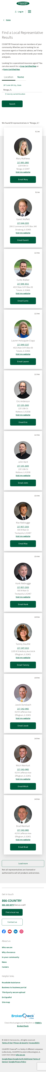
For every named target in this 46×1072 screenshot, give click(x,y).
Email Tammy (23, 665)
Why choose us (8, 952)
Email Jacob (23, 725)
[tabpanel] (23, 94)
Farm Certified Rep (11, 69)
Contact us (12, 922)
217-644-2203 (23, 223)
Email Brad (23, 847)
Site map (6, 1002)
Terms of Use (7, 1043)
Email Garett (23, 240)
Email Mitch (23, 786)
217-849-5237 (23, 344)
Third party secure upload (13, 992)
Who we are (7, 947)
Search (12, 104)
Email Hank (23, 604)
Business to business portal (14, 987)
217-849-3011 (23, 284)
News (4, 962)
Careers (5, 967)
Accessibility (34, 1043)
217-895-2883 (23, 162)
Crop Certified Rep (28, 66)
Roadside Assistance (11, 982)
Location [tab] (8, 77)
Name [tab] (20, 77)
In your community (10, 957)
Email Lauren (23, 361)
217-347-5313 (23, 648)
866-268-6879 (8, 905)
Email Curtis (23, 300)
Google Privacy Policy (17, 1062)
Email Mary (23, 179)
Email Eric (23, 422)
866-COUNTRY (12, 901)
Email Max (23, 543)
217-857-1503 (23, 526)
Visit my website (23, 172)
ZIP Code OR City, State (12, 85)
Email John (23, 483)
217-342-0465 (23, 708)
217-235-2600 (23, 405)
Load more (23, 863)
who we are (20, 1055)
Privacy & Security (21, 1043)
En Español (7, 997)
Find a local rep (12, 912)
